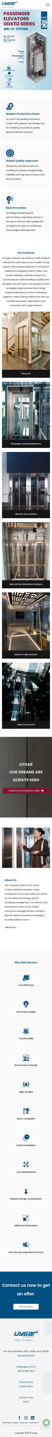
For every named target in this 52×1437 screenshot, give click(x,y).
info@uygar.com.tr (26, 1366)
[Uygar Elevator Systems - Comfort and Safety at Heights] (18, 4)
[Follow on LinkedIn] (32, 1418)
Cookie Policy (26, 1386)
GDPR (26, 1401)
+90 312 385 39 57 (26, 1371)
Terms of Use (26, 1397)
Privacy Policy (26, 1382)
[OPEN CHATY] (46, 1422)
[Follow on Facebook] (19, 1418)
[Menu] (47, 4)
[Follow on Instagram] (25, 1418)
